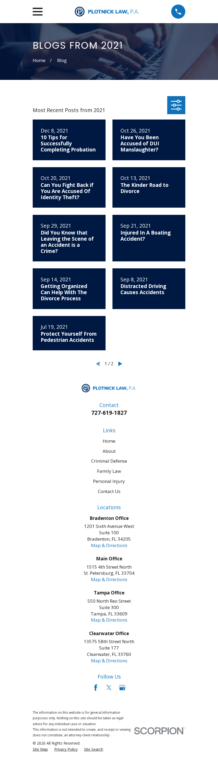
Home (109, 441)
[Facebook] (96, 687)
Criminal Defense (109, 461)
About (109, 451)
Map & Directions (109, 545)
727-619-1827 (109, 412)
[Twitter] (109, 687)
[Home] (107, 12)
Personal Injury (109, 481)
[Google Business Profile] (122, 687)
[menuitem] (40, 749)
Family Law (109, 471)
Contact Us (109, 491)
